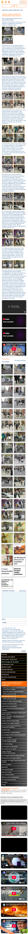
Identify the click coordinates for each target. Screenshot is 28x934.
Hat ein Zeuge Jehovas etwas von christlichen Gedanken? (11, 726)
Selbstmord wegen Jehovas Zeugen (12, 701)
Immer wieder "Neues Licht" (9, 659)
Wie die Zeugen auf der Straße (10, 662)
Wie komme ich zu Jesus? (9, 749)
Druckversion (5, 790)
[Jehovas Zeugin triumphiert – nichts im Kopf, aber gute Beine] (8, 61)
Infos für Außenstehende (8, 672)
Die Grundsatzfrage (7, 744)
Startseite (4, 654)
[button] (14, 5)
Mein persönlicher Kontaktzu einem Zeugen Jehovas (9, 740)
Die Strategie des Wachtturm (10, 746)
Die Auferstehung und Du (9, 779)
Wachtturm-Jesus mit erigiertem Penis (12, 797)
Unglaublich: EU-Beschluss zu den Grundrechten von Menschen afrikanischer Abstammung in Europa (13, 801)
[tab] (14, 5)
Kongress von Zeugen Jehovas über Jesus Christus (14, 761)
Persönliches (5, 674)
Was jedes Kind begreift (8, 657)
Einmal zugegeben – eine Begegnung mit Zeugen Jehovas (13, 717)
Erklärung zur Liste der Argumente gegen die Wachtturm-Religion (13, 688)
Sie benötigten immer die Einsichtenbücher (14, 735)
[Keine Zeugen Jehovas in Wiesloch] (8, 30)
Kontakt (3, 793)
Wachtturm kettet (6, 667)
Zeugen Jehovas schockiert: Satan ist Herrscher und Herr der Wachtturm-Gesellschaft (12, 684)
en (25, 2)
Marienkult (5, 767)
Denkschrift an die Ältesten (9, 706)
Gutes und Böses (6, 764)
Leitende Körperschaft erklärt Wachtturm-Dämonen (13, 709)
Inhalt (23, 791)
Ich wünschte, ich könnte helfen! (11, 732)
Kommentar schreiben (20, 360)
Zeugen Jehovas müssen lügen (10, 720)
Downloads (14, 790)
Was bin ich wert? (7, 772)
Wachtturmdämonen (7, 669)
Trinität (4, 784)
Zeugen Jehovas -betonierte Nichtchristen (8, 752)
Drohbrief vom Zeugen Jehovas (10, 723)
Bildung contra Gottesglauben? (10, 777)
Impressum (9, 793)
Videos (3, 679)
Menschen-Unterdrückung (9, 677)
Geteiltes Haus (6, 730)
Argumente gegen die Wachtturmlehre (13, 691)
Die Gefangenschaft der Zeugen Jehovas (13, 755)
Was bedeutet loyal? (7, 769)
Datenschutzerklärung (15, 791)
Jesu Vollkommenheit (8, 774)
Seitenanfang (22, 590)
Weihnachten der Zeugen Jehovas (11, 758)
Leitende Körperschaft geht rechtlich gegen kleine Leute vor (14, 713)
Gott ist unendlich (7, 737)
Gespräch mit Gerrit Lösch (9, 703)
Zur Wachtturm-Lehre (7, 664)
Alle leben (4, 782)
